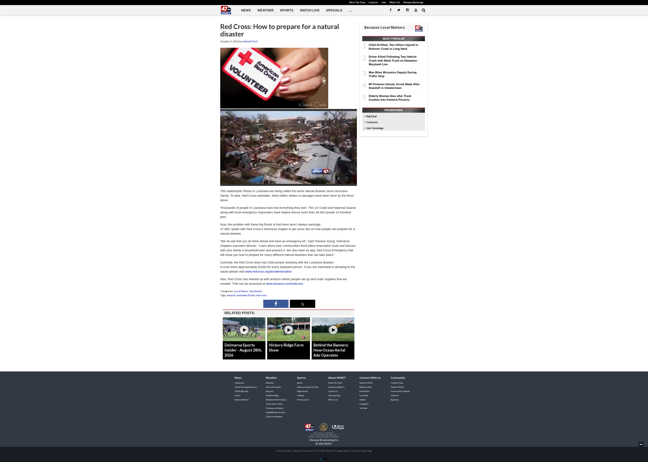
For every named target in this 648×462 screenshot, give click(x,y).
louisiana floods (246, 295)
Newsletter (364, 391)
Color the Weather (274, 416)
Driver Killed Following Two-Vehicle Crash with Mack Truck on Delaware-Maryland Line (393, 60)
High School (302, 391)
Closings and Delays (275, 408)
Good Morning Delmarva (246, 387)
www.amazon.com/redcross (284, 283)
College (300, 395)
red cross (261, 295)
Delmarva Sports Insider (308, 387)
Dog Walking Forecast (275, 412)
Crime (237, 395)
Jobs (383, 2)
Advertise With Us (336, 387)
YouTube (363, 408)
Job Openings (375, 128)
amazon (231, 295)
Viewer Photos (397, 387)
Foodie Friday (397, 383)
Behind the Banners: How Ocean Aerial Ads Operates (331, 350)
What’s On (394, 2)
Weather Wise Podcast (276, 399)
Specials (334, 10)
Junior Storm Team (274, 404)
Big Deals (395, 399)
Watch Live (310, 10)
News (246, 10)
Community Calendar (400, 391)
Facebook (363, 395)
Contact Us (333, 391)
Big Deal (371, 116)
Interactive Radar (273, 387)
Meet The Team (357, 2)
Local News (241, 291)
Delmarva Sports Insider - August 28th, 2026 (243, 350)
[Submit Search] (423, 10)
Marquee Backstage (413, 2)
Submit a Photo (366, 383)
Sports (286, 10)
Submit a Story (365, 387)
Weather (265, 10)
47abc (226, 10)
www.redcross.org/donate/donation (268, 271)
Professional (302, 399)
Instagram (364, 404)
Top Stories (255, 291)
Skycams (270, 391)
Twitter (362, 399)
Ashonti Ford (250, 41)
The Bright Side (241, 391)
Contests (373, 2)
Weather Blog (272, 395)
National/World (242, 399)
